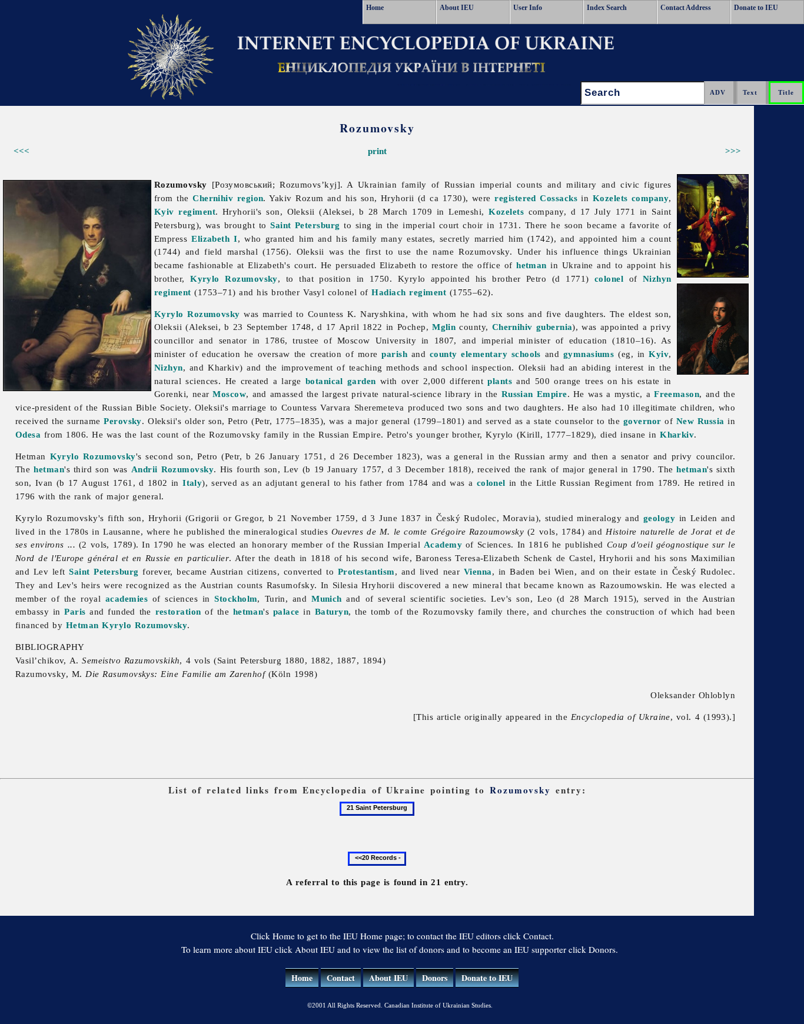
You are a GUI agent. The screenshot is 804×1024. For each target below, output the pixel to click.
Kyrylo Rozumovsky (234, 278)
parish (394, 354)
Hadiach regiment (408, 292)
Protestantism (366, 571)
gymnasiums (588, 354)
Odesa (28, 434)
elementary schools (501, 354)
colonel (608, 278)
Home (375, 8)
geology (659, 518)
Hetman (82, 625)
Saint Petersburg (305, 225)
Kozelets (610, 198)
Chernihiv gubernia (532, 327)
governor (642, 421)
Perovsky (123, 421)
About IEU (457, 8)
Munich (326, 598)
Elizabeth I (214, 239)
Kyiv (659, 354)
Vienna (478, 571)
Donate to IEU (756, 8)
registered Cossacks (535, 198)
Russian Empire (534, 394)
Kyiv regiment (184, 211)
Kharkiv (677, 434)
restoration (178, 611)
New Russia (700, 421)
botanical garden (340, 381)
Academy (443, 544)
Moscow (229, 394)
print (377, 151)
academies (126, 598)
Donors (434, 978)
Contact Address (685, 8)
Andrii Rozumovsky (172, 469)
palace (286, 611)
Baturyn (331, 611)
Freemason (676, 394)
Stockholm (235, 598)
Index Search (607, 8)
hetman (531, 265)
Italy (192, 483)
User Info (527, 8)
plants (499, 381)
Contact (341, 978)
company (650, 198)
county (443, 354)
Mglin (444, 327)
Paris (74, 611)
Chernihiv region (227, 198)
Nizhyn (168, 367)
